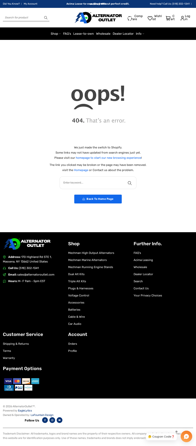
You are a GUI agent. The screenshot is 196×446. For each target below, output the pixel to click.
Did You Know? (11, 3)
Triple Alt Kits (77, 281)
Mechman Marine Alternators (87, 260)
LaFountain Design (42, 415)
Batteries (74, 309)
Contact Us (141, 288)
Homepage (81, 170)
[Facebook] (45, 420)
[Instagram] (52, 420)
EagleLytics (25, 410)
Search (138, 281)
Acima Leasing (143, 260)
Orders (72, 344)
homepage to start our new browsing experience (108, 158)
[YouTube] (59, 420)
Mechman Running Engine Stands (90, 267)
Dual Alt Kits (76, 274)
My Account (30, 3)
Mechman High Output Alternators (91, 253)
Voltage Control (78, 295)
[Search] (45, 17)
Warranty (9, 358)
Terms (7, 351)
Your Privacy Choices (148, 295)
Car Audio (74, 324)
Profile (72, 351)
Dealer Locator (143, 274)
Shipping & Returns (16, 344)
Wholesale (140, 267)
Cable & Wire (76, 316)
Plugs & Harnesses (80, 288)
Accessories (76, 302)
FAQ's (137, 253)
